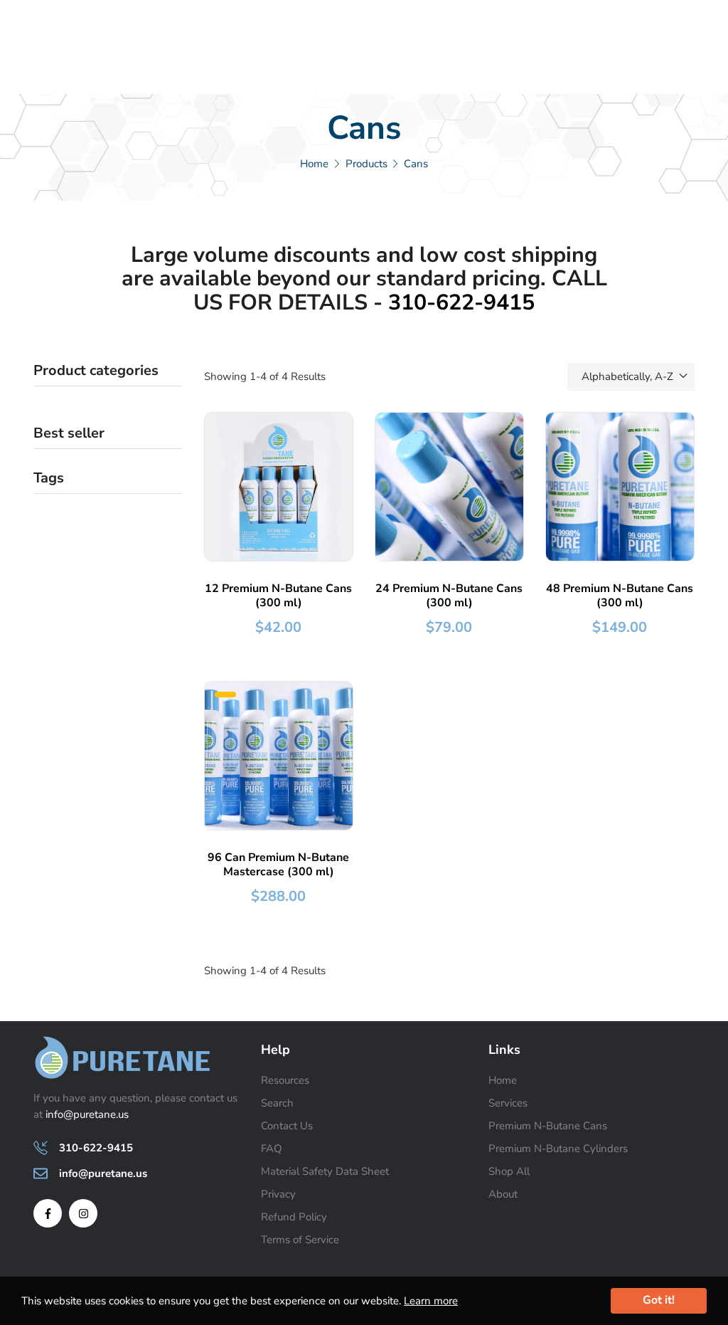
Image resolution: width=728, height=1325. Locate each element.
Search (277, 1103)
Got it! (659, 1300)
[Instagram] (83, 1213)
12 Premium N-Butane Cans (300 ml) (278, 596)
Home (502, 1080)
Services (508, 1103)
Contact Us (287, 1126)
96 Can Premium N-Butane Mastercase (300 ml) (278, 865)
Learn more (431, 1301)
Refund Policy (294, 1217)
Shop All (509, 1171)
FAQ (271, 1148)
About (503, 1194)
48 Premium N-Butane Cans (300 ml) (619, 596)
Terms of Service (300, 1239)
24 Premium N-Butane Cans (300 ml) (449, 596)
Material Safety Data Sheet (325, 1171)
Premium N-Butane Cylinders (558, 1148)
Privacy (278, 1194)
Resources (285, 1080)
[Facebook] (47, 1213)
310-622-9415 (461, 302)
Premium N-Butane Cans (547, 1126)
